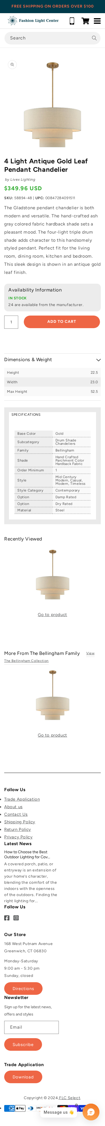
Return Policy (17, 829)
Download (23, 1077)
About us (13, 806)
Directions (23, 988)
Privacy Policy (18, 837)
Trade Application (22, 799)
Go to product (52, 614)
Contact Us (16, 814)
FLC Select (69, 1098)
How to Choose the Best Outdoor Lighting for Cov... (27, 854)
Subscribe (23, 1044)
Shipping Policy (19, 821)
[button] (85, 21)
